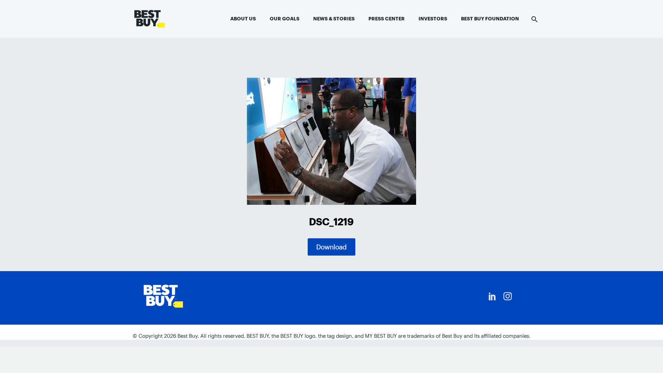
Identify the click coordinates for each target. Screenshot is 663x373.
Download (331, 247)
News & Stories (334, 19)
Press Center (386, 19)
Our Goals (284, 19)
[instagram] (507, 296)
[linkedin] (492, 296)
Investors (433, 19)
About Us (243, 19)
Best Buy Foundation (490, 19)
